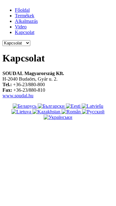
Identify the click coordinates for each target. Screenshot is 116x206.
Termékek (24, 15)
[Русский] (93, 111)
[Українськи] (58, 117)
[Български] (52, 106)
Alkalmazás (26, 21)
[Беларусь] (25, 106)
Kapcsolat (24, 32)
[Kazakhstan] (47, 111)
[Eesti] (74, 106)
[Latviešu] (92, 106)
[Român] (72, 111)
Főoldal (22, 10)
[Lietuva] (21, 111)
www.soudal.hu (17, 95)
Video (21, 26)
